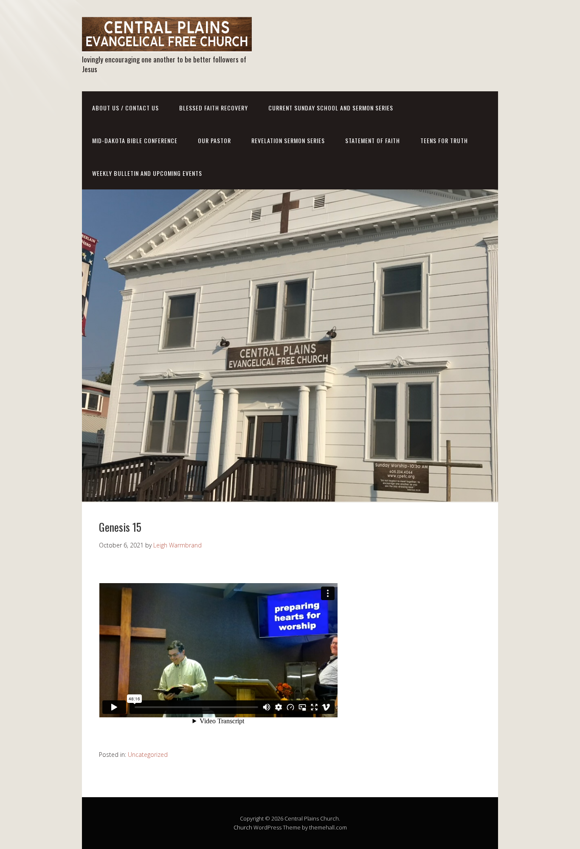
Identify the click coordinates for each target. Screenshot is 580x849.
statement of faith (372, 140)
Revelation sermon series (288, 140)
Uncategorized (148, 754)
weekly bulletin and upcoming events (147, 173)
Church (243, 827)
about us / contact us (125, 107)
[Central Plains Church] (167, 45)
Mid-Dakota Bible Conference (134, 140)
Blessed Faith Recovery (213, 107)
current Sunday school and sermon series (330, 107)
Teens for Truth (444, 140)
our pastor (214, 140)
